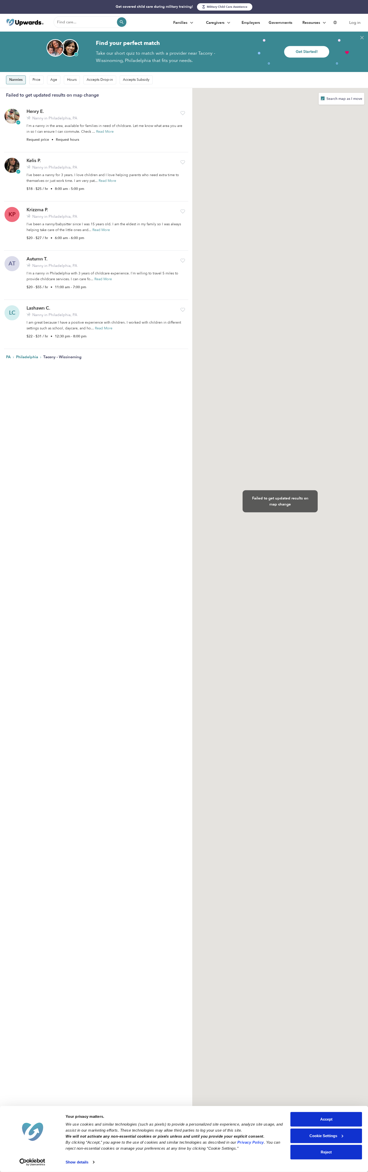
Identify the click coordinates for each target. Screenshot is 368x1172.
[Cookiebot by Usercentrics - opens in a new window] (32, 1162)
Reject (326, 1152)
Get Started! (307, 51)
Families (181, 22)
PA (9, 356)
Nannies (16, 79)
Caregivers (216, 22)
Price (36, 79)
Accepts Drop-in (100, 79)
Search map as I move (343, 98)
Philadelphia (27, 356)
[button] (182, 113)
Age (53, 79)
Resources (311, 22)
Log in (354, 22)
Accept (326, 1119)
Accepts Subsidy (136, 79)
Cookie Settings (323, 1135)
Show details (77, 1162)
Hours (72, 79)
